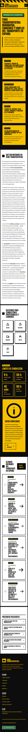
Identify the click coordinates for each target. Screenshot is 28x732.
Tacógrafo (4, 680)
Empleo (4, 685)
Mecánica (4, 688)
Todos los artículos (6, 704)
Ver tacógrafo (9, 446)
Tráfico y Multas (6, 677)
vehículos (13, 263)
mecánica (22, 272)
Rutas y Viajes (5, 699)
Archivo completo (21, 466)
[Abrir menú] (26, 5)
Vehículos (4, 683)
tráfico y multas (14, 224)
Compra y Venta (6, 701)
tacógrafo (7, 243)
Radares (4, 696)
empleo (10, 283)
